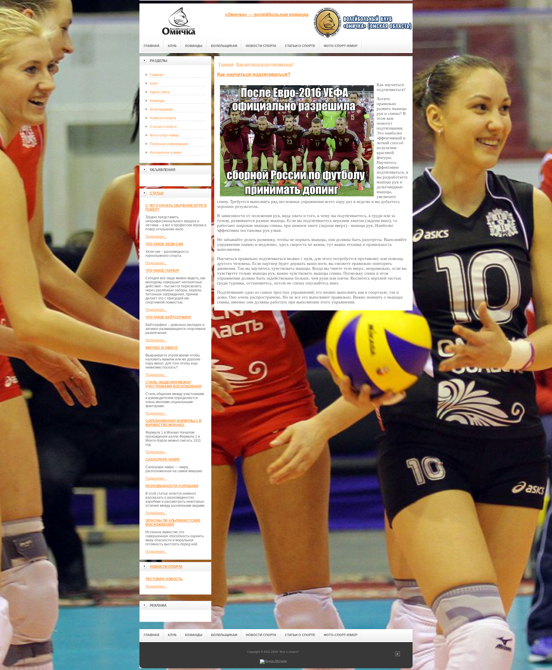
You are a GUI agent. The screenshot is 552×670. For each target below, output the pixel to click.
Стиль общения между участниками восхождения (173, 384)
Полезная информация (169, 144)
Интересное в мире (166, 153)
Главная (156, 75)
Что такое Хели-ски (164, 244)
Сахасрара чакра (162, 460)
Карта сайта (160, 92)
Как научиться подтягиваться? (253, 74)
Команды (157, 101)
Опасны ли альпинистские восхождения (172, 523)
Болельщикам (161, 109)
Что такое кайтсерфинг (168, 317)
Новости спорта (163, 118)
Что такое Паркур (162, 271)
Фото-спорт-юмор (164, 135)
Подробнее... (156, 237)
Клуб (154, 83)
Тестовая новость (164, 579)
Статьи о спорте (163, 127)
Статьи (157, 193)
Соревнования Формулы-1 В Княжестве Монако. (173, 423)
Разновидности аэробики (171, 486)
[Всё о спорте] (179, 20)
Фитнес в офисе (161, 348)
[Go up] (397, 655)
